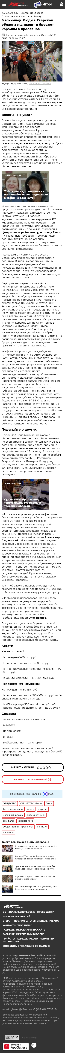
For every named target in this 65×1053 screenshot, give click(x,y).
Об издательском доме (19, 912)
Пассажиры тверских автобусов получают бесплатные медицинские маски (36, 887)
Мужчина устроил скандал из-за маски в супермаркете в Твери (35, 877)
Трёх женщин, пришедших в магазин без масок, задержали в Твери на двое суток (35, 867)
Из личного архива (40, 83)
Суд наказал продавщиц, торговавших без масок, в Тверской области (36, 847)
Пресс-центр (45, 912)
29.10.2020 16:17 (10, 13)
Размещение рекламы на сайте (24, 929)
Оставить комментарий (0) (32, 779)
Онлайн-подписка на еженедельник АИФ (31, 921)
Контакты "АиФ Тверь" (17, 925)
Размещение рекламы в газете (23, 934)
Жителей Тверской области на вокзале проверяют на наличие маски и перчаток (35, 857)
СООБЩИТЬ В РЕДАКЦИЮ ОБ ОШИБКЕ (26, 946)
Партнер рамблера (29, 1037)
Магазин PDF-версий (16, 916)
